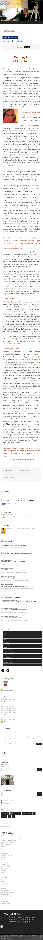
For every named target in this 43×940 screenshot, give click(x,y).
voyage (10, 473)
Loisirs (5, 660)
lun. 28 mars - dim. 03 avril (8, 706)
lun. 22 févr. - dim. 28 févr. (8, 715)
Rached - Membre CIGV (7, 835)
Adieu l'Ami (4, 570)
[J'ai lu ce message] (41, 935)
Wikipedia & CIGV (5, 864)
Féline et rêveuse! (5, 879)
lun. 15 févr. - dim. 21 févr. (8, 717)
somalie (15, 473)
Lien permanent (12, 470)
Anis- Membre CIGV (6, 851)
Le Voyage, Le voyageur (9, 654)
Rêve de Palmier (5, 894)
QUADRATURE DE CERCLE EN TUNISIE (13, 561)
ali (2, 618)
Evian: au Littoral (5, 886)
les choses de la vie (8, 657)
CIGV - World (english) (6, 842)
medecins (26, 473)
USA (34, 813)
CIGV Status (7, 642)
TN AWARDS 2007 (5, 903)
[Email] (7, 670)
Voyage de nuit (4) (12, 41)
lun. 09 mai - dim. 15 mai (7, 702)
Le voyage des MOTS (9, 652)
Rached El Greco (13, 914)
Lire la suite (33, 494)
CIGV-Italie (4, 853)
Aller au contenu (6, 1)
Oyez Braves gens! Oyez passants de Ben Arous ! (16, 553)
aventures (4, 816)
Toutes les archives (9, 722)
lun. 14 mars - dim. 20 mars (8, 710)
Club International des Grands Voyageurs (11, 838)
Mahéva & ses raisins (6, 896)
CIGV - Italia (4, 846)
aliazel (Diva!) (4, 888)
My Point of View (8, 662)
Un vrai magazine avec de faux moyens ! (14, 586)
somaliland (21, 473)
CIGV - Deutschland (6, 844)
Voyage (5, 665)
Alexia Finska (4, 868)
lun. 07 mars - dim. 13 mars (8, 712)
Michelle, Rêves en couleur (7, 892)
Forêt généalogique (8, 649)
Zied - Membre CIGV (6, 855)
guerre (32, 473)
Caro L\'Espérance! (6, 899)
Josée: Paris (4, 859)
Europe (5, 647)
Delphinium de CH (6, 866)
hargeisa (10, 475)
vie (2, 813)
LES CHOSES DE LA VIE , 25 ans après (13, 545)
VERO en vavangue (6, 872)
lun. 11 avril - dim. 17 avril (8, 704)
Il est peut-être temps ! (8, 578)
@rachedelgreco (5, 826)
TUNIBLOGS (4, 877)
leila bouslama (5, 601)
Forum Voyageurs (5, 890)
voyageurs (12, 813)
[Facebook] (2, 670)
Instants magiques (6, 862)
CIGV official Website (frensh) (8, 840)
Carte (3, 753)
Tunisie (6, 813)
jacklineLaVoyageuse (6, 883)
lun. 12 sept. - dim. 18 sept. (8, 699)
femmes (19, 813)
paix (13, 816)
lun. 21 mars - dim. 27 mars (8, 708)
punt (6, 475)
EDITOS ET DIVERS (8, 644)
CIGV (5, 639)
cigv (9, 816)
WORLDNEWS (4, 901)
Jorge (2, 881)
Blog (5, 637)
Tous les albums (8, 690)
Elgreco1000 (4, 857)
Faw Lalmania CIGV (6, 849)
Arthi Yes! (3, 870)
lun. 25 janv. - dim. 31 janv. (8, 719)
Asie (5, 634)
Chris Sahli (4, 610)
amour (29, 813)
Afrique (5, 632)
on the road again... (6, 875)
